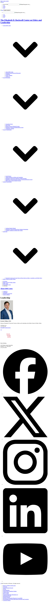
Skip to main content (4, 1)
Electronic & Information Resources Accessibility (12, 598)
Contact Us (8, 76)
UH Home (5, 281)
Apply (4, 6)
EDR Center (5, 283)
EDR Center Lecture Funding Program (13, 180)
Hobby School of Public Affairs (9, 279)
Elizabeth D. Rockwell (7, 293)
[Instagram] (25, 484)
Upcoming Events (9, 124)
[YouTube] (25, 581)
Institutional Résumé (7, 595)
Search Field (5, 4)
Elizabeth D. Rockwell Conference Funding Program (16, 178)
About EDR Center (9, 72)
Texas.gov (5, 586)
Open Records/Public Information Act (10, 594)
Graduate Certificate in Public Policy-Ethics (14, 230)
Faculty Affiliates (9, 75)
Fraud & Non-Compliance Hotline (10, 591)
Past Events (8, 125)
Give (4, 7)
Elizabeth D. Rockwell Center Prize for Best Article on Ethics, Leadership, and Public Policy (24, 278)
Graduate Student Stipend (11, 228)
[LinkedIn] (25, 536)
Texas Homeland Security (8, 587)
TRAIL (4, 589)
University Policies (6, 600)
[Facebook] (25, 393)
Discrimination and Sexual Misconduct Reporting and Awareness (16, 599)
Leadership (8, 74)
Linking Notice (6, 592)
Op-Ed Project (8, 176)
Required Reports (6, 597)
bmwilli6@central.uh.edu (5, 327)
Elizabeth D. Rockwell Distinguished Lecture (14, 127)
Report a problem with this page (9, 585)
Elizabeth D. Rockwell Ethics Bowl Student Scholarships (17, 229)
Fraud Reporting (6, 590)
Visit (4, 5)
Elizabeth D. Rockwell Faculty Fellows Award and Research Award (19, 179)
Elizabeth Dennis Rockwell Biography (13, 73)
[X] (25, 439)
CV (1, 329)
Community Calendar (10, 128)
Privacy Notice (6, 593)
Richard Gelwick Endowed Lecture (13, 126)
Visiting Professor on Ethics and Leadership (14, 177)
